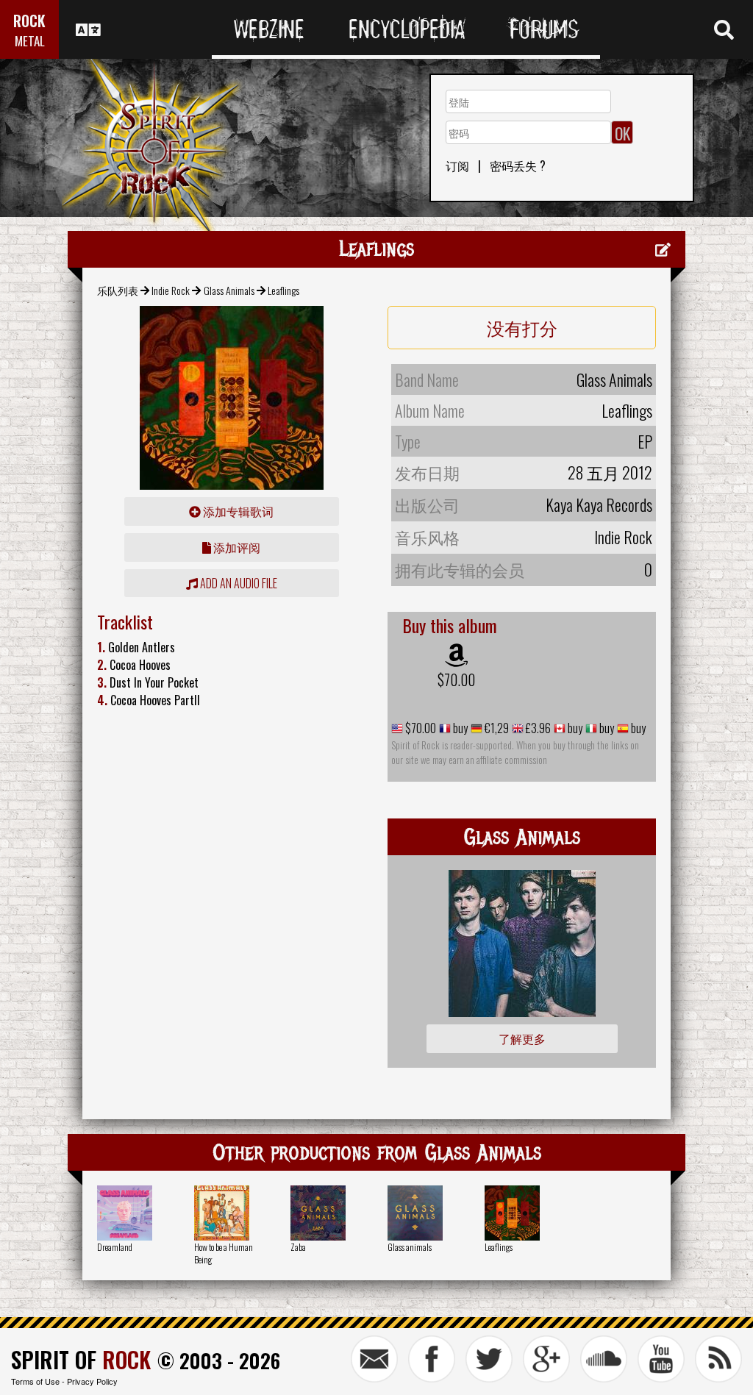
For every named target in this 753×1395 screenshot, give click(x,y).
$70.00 (456, 679)
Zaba (298, 1247)
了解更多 (522, 1038)
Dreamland (114, 1247)
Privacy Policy (92, 1381)
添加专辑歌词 (237, 511)
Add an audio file (237, 583)
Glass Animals (229, 290)
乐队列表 (117, 290)
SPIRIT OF (81, 1359)
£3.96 (537, 728)
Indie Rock (170, 290)
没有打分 (522, 327)
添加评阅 (235, 547)
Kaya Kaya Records (599, 504)
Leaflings (499, 1247)
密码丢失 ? (518, 165)
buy (459, 728)
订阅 (457, 165)
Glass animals (410, 1247)
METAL (30, 41)
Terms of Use (35, 1381)
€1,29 (495, 728)
